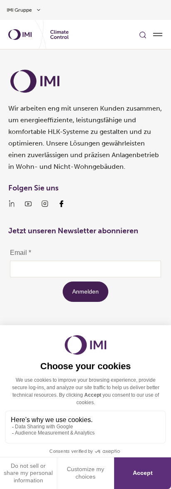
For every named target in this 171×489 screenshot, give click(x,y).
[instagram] (45, 203)
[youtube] (28, 203)
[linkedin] (11, 203)
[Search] (142, 35)
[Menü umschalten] (158, 35)
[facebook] (61, 203)
